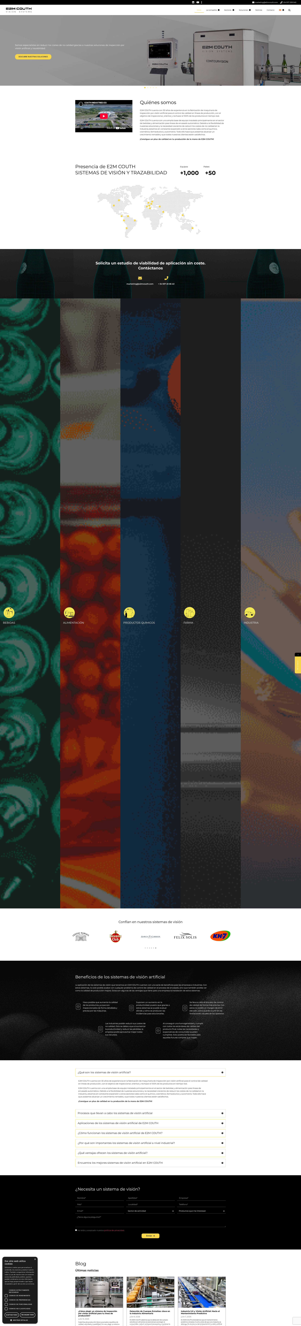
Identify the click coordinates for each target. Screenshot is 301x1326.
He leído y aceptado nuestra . (101, 1230)
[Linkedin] (193, 2)
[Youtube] (198, 2)
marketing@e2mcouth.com (140, 284)
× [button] (35, 1259)
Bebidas (9, 622)
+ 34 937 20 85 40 (166, 284)
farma (188, 622)
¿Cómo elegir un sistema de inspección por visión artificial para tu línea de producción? (97, 1313)
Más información (10, 1286)
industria (251, 622)
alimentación (73, 622)
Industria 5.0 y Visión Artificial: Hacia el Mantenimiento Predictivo (200, 1312)
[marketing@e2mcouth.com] (140, 278)
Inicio (199, 10)
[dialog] (20, 1290)
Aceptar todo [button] (12, 1315)
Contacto (270, 10)
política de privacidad (114, 1230)
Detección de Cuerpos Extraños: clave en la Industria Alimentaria (150, 1312)
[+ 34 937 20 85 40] (166, 278)
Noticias (258, 10)
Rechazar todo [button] (27, 1315)
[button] (289, 10)
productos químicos (139, 622)
